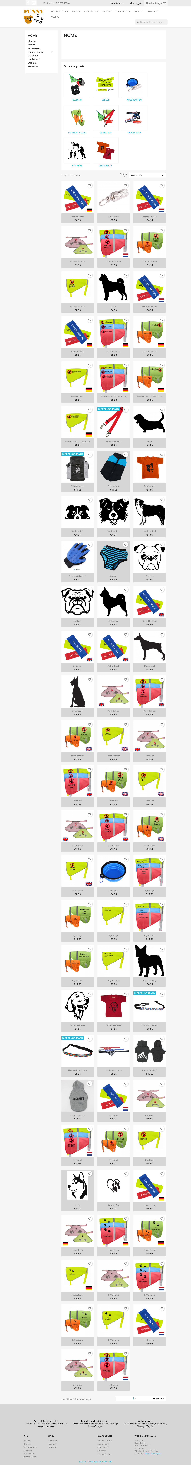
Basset (149, 441)
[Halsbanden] (134, 118)
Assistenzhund (77, 351)
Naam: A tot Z (147, 175)
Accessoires (91, 11)
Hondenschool (30, 1457)
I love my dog (114, 1205)
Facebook (28, 2)
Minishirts (153, 11)
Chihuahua (113, 621)
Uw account (104, 1436)
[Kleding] (77, 85)
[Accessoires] (134, 85)
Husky (77, 1205)
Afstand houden (149, 217)
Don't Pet (113, 801)
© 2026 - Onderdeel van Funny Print (95, 1461)
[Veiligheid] (106, 118)
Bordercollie (149, 486)
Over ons (27, 1444)
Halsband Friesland (149, 1025)
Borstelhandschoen (77, 576)
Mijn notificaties (104, 1454)
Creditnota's (103, 1447)
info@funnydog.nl (152, 1453)
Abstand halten (77, 217)
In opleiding (113, 1295)
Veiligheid (107, 11)
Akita (113, 306)
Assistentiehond (149, 306)
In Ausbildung (150, 1205)
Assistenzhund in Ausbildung (113, 396)
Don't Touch (77, 845)
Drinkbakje (113, 890)
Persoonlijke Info (104, 1440)
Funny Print (53, 1440)
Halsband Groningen (77, 1070)
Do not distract (149, 621)
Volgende (159, 1398)
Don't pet (150, 756)
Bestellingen (103, 1444)
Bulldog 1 (149, 576)
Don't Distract (113, 711)
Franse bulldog (149, 980)
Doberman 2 (77, 711)
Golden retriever (77, 1025)
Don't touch (149, 845)
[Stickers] (77, 150)
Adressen (101, 1450)
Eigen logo (149, 890)
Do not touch (113, 666)
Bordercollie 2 (113, 531)
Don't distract (77, 756)
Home (32, 35)
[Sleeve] (106, 85)
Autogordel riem (113, 441)
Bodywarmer (113, 486)
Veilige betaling (30, 1447)
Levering (27, 1440)
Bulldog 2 (77, 621)
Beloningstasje (77, 486)
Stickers (138, 11)
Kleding (76, 11)
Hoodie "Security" (77, 1115)
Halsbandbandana (114, 1070)
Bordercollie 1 (77, 531)
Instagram (34, 2)
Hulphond (113, 1115)
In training (149, 1340)
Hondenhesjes (60, 11)
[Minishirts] (106, 150)
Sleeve (55, 16)
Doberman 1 (149, 666)
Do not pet (77, 666)
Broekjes (113, 576)
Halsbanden (123, 11)
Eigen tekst (149, 935)
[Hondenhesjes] (77, 118)
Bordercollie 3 (149, 531)
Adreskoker (113, 217)
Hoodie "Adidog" (149, 1070)
